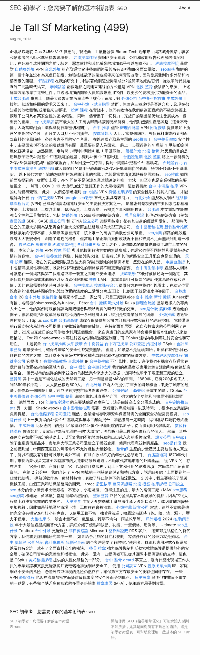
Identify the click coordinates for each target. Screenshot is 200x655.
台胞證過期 (133, 156)
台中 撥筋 (98, 302)
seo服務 (167, 69)
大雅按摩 (38, 519)
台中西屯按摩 (42, 197)
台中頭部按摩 (99, 367)
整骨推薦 (43, 244)
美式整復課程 (40, 559)
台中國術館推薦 (149, 226)
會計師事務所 (88, 244)
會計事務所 (54, 542)
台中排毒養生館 (48, 256)
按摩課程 (159, 483)
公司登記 (137, 343)
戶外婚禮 (153, 519)
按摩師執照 (102, 133)
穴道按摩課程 (85, 57)
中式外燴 (174, 98)
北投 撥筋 (141, 483)
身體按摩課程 (120, 191)
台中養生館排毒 (152, 98)
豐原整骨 (101, 495)
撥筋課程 (26, 244)
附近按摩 (158, 127)
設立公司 (57, 221)
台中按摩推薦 (54, 343)
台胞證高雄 (68, 320)
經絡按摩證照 (167, 63)
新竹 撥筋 (162, 297)
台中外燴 (81, 104)
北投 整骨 (144, 86)
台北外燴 (52, 69)
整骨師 (15, 378)
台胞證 (153, 209)
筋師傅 (165, 308)
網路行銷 (46, 168)
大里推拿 (73, 501)
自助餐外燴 (24, 69)
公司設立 (176, 483)
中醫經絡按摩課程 (167, 355)
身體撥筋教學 (55, 361)
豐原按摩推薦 (159, 565)
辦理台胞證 (130, 127)
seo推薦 (140, 139)
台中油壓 (90, 191)
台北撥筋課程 (42, 413)
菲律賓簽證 (78, 530)
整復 (93, 279)
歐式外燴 (116, 302)
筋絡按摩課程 (57, 402)
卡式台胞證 (19, 98)
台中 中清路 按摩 (163, 186)
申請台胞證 (175, 261)
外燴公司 (129, 98)
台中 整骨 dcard (119, 559)
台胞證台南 (75, 542)
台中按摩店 (44, 121)
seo (13, 489)
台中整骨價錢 (165, 139)
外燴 (39, 250)
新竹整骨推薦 (176, 226)
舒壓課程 (46, 80)
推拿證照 (104, 583)
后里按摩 (103, 483)
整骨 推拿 (97, 548)
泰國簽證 (58, 86)
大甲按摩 (75, 343)
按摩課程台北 (106, 285)
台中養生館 (99, 361)
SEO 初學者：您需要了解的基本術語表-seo (68, 7)
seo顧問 (17, 495)
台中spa (179, 437)
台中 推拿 (101, 127)
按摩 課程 (79, 110)
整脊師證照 (122, 483)
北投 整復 (152, 156)
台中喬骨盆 (93, 343)
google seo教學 (78, 197)
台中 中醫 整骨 (60, 396)
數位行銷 (49, 297)
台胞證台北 (172, 162)
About (184, 7)
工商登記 (137, 390)
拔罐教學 (128, 273)
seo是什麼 (149, 308)
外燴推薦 (167, 314)
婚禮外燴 (133, 150)
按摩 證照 (62, 250)
